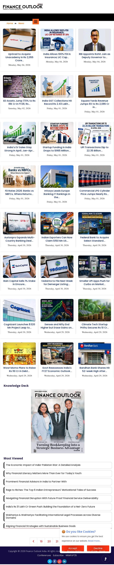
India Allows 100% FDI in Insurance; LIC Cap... (57, 55)
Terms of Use (91, 551)
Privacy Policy (74, 551)
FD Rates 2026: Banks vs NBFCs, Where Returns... (19, 192)
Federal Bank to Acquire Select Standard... (94, 239)
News (21, 23)
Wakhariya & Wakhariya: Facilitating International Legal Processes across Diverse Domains (53, 516)
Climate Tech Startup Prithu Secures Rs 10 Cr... (94, 326)
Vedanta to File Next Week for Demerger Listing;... (57, 282)
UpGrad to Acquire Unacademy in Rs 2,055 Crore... (19, 57)
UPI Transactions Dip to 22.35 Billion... (95, 149)
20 (49, 541)
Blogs (102, 551)
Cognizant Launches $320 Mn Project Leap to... (19, 326)
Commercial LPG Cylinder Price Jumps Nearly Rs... (94, 192)
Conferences (44, 555)
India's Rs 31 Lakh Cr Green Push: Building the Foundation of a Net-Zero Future (50, 506)
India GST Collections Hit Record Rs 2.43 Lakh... (57, 102)
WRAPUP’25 (71, 555)
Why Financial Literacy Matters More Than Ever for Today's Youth (43, 473)
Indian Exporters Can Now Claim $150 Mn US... (57, 239)
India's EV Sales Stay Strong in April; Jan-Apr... (19, 149)
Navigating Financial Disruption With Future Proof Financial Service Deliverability (52, 498)
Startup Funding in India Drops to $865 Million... (57, 149)
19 (41, 541)
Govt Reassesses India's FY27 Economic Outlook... (57, 369)
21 (57, 541)
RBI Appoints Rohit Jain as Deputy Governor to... (94, 55)
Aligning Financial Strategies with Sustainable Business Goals (41, 526)
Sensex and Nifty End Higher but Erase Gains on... (57, 326)
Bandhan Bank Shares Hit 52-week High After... (95, 369)
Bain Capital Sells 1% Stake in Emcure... (19, 282)
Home (10, 23)
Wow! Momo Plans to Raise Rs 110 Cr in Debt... (19, 369)
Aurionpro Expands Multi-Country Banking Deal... (19, 239)
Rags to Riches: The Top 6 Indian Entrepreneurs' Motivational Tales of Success (51, 490)
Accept (72, 548)
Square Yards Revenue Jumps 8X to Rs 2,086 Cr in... (94, 104)
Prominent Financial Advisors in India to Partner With (36, 481)
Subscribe (58, 555)
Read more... (94, 540)
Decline (98, 548)
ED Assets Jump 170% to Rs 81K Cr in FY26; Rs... (19, 102)
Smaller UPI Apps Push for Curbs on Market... (94, 282)
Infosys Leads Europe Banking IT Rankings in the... (57, 194)
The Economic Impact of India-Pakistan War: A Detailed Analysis (43, 465)
